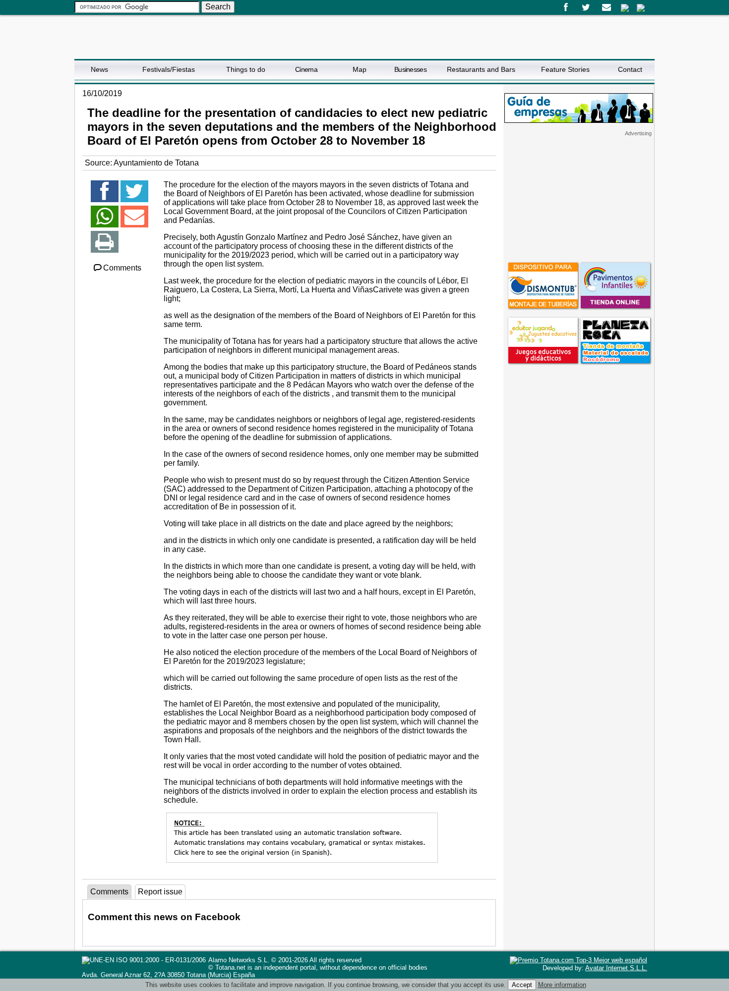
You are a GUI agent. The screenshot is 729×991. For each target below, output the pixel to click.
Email (606, 7)
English (641, 8)
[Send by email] (134, 221)
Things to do (245, 69)
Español (625, 8)
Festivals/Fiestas (168, 69)
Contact (630, 69)
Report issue (160, 891)
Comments (122, 268)
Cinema (306, 69)
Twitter (586, 7)
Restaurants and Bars (481, 69)
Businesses (410, 69)
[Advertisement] (578, 199)
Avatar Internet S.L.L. (616, 968)
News (99, 69)
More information (562, 985)
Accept (522, 985)
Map (359, 69)
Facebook (565, 7)
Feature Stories (565, 69)
